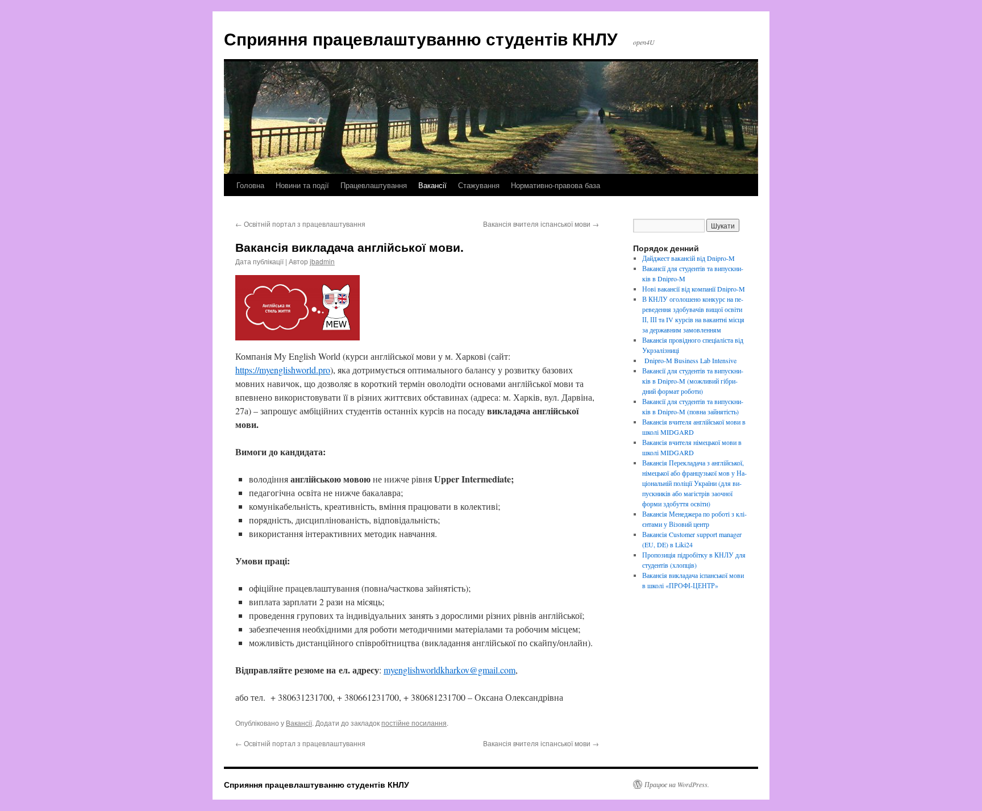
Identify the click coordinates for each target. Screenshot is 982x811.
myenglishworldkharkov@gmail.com (449, 670)
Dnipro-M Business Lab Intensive (689, 360)
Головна (250, 185)
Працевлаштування (373, 185)
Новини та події (302, 185)
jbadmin (322, 261)
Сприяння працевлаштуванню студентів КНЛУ (421, 38)
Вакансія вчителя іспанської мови (541, 223)
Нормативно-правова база (555, 185)
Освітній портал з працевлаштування (300, 223)
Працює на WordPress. (676, 784)
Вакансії (432, 185)
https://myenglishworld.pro (282, 370)
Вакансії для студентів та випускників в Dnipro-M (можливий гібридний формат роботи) (692, 381)
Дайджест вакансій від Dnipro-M (688, 258)
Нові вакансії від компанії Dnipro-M (693, 288)
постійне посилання (414, 722)
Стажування (479, 185)
